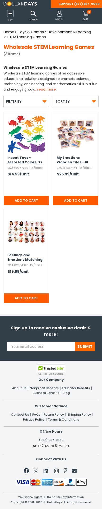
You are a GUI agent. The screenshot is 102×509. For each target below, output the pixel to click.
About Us (19, 388)
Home (9, 31)
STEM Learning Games (26, 36)
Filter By (26, 101)
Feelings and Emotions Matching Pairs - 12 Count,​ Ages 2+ (24, 257)
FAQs (36, 415)
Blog (66, 393)
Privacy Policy (34, 420)
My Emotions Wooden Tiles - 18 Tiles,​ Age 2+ (72, 160)
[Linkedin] (46, 470)
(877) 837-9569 (87, 4)
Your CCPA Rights (30, 497)
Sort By (76, 101)
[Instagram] (56, 471)
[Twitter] (36, 471)
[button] (59, 16)
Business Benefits (45, 393)
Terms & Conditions (63, 420)
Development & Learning (69, 31)
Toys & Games (31, 31)
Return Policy (54, 415)
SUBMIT (85, 346)
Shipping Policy (79, 415)
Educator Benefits (76, 388)
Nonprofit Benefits (44, 388)
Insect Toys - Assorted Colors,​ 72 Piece (24, 160)
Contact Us (20, 415)
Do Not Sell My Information (65, 497)
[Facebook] (27, 471)
